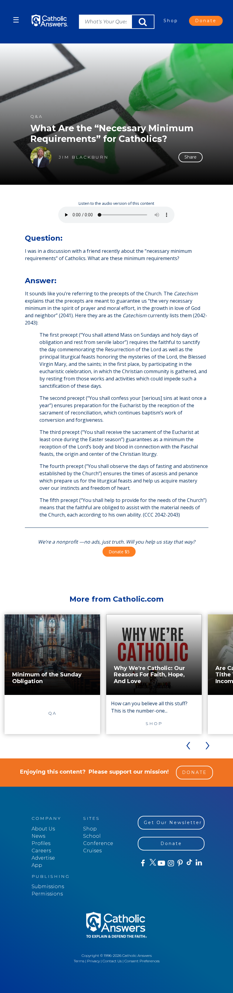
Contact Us (112, 961)
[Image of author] (41, 157)
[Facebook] (142, 863)
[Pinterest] (179, 863)
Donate (206, 20)
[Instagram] (170, 863)
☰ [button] (16, 19)
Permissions (47, 894)
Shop (171, 20)
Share (190, 157)
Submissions (48, 886)
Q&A (36, 116)
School (92, 836)
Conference (98, 843)
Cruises (92, 851)
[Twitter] (152, 863)
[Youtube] (161, 863)
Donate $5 (119, 552)
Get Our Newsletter (173, 822)
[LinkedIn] (198, 863)
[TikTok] (189, 863)
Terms (79, 961)
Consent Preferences (142, 961)
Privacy (93, 961)
